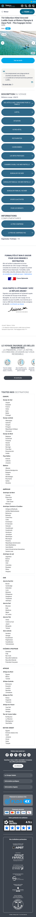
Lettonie (8, 461)
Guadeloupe (9, 528)
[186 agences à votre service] (26, 6)
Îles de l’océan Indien (9, 714)
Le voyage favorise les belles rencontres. (18, 349)
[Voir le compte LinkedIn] (28, 754)
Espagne (8, 405)
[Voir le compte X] (11, 754)
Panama (8, 541)
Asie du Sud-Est (8, 581)
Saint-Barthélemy (11, 545)
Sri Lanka (8, 614)
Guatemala (9, 530)
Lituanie (8, 463)
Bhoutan (8, 606)
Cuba (7, 519)
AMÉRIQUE (6, 489)
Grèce (13, 325)
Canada (8, 495)
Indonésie (8, 588)
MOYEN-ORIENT (8, 728)
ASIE (4, 578)
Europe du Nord (8, 434)
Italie (7, 411)
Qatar (7, 741)
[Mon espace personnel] (29, 6)
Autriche (8, 423)
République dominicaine (13, 543)
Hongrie (8, 425)
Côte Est (9, 499)
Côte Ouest (10, 501)
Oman (7, 739)
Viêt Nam (8, 601)
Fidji (7, 654)
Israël (7, 735)
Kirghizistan (9, 640)
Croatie (8, 474)
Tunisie (8, 679)
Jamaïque (9, 534)
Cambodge (9, 586)
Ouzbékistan (9, 642)
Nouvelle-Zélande (11, 660)
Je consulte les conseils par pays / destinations (17, 274)
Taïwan (8, 628)
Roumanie (9, 479)
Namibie (8, 690)
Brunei (7, 584)
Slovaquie (9, 431)
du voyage (13, 94)
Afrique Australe (8, 681)
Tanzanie (8, 702)
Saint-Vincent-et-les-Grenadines (15, 549)
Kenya (7, 698)
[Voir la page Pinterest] (15, 754)
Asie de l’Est (7, 617)
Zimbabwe (9, 692)
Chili (7, 563)
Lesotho (8, 688)
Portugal (8, 415)
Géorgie (8, 635)
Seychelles (9, 723)
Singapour (9, 596)
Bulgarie (8, 472)
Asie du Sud (7, 603)
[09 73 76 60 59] (33, 6)
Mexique (8, 504)
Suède (7, 453)
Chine (7, 620)
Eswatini (8, 686)
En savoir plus (18, 378)
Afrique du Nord (8, 672)
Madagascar (9, 721)
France (8, 407)
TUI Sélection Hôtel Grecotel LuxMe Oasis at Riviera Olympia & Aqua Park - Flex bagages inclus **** (17, 22)
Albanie (8, 468)
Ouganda (8, 700)
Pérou (7, 569)
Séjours (9, 325)
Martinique (9, 536)
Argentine (8, 557)
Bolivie (8, 559)
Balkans (5, 465)
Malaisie (8, 592)
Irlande (8, 443)
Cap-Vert (8, 707)
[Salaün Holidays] (10, 6)
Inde (7, 608)
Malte (7, 413)
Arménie (8, 633)
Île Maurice (9, 717)
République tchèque (12, 429)
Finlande (8, 441)
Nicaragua (9, 539)
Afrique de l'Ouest (8, 704)
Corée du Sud (10, 622)
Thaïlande (9, 598)
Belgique (8, 436)
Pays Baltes (6, 456)
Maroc (7, 676)
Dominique (9, 522)
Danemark (9, 438)
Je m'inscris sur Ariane (17, 304)
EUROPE (6, 396)
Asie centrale (7, 631)
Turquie (8, 743)
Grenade (8, 526)
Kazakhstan (9, 638)
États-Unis (9, 497)
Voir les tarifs (18, 60)
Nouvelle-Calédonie (11, 658)
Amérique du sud (8, 554)
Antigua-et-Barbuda (11, 509)
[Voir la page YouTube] (20, 754)
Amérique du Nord (9, 492)
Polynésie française (12, 662)
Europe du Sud (7, 400)
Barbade (8, 515)
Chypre (8, 402)
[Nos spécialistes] (22, 6)
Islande (8, 445)
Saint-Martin (9, 547)
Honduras (9, 532)
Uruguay (8, 571)
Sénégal (8, 711)
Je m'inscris (18, 766)
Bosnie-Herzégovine (12, 470)
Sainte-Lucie (9, 551)
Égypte (8, 674)
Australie (8, 651)
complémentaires (11, 217)
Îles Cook (8, 656)
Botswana (9, 684)
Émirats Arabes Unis (12, 733)
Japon (7, 624)
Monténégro (9, 477)
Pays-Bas (8, 449)
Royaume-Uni (10, 451)
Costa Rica (9, 517)
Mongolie (8, 626)
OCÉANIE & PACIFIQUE (10, 649)
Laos (7, 590)
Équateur (8, 567)
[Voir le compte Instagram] (24, 754)
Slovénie (8, 483)
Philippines (9, 594)
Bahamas (8, 513)
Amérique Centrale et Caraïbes (12, 506)
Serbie (7, 481)
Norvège (8, 447)
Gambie (8, 709)
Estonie (8, 459)
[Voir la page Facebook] (7, 754)
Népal (7, 612)
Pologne (8, 427)
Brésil (7, 561)
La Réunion (9, 719)
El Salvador (9, 524)
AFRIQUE (6, 668)
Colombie (8, 565)
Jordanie (8, 737)
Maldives (8, 610)
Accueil (4, 325)
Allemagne (9, 420)
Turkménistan (10, 644)
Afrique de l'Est (8, 695)
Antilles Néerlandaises (12, 511)
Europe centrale (8, 418)
